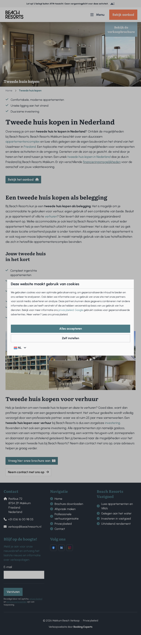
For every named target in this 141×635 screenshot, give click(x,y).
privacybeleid (66, 310)
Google (79, 310)
